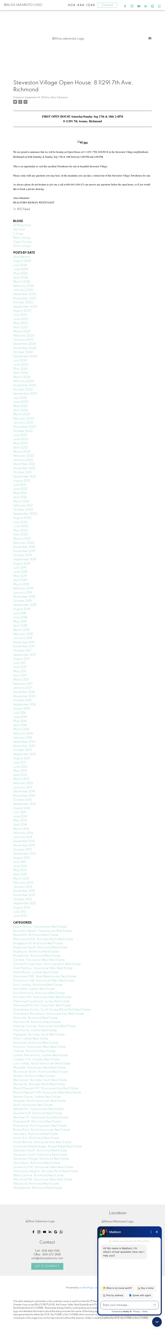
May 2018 (19, 621)
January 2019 (22, 592)
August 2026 (22, 261)
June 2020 (21, 526)
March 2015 (21, 779)
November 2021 (24, 468)
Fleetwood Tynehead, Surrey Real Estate (41, 1001)
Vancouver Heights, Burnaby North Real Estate (45, 1171)
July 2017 (19, 663)
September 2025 (25, 306)
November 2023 (24, 385)
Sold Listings (22, 246)
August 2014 (21, 808)
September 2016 (24, 704)
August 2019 (21, 563)
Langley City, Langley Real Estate (36, 1059)
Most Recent (21, 257)
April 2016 (20, 725)
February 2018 (23, 634)
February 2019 (23, 588)
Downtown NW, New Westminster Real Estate (44, 976)
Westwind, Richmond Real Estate (36, 1183)
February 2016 (23, 733)
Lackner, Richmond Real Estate (34, 1051)
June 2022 (20, 439)
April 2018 (20, 625)
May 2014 (20, 820)
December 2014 (24, 791)
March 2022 (21, 451)
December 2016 (24, 692)
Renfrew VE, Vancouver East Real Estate (40, 1117)
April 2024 (20, 372)
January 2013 (22, 886)
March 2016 (21, 729)
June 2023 (20, 401)
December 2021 (24, 464)
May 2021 (20, 493)
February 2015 (23, 783)
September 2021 (24, 476)
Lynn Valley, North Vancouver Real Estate (41, 1063)
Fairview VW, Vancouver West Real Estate (42, 997)
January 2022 (23, 460)
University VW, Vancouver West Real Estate (43, 1167)
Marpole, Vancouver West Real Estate (39, 1067)
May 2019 (20, 576)
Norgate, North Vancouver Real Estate (39, 1100)
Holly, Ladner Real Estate (30, 1038)
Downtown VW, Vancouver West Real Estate (44, 980)
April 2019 (20, 580)
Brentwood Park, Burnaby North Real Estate (43, 939)
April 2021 (20, 497)
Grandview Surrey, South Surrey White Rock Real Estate (51, 1009)
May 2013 (20, 870)
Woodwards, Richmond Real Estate (37, 1188)
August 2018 (21, 609)
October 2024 (23, 352)
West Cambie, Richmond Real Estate (38, 1175)
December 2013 (24, 841)
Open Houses (22, 241)
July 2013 (19, 862)
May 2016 (20, 721)
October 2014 (22, 799)
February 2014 (23, 833)
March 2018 (21, 629)
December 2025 (24, 294)
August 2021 (21, 480)
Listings (18, 233)
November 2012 (24, 895)
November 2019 (24, 551)
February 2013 (23, 882)
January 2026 (23, 290)
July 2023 (20, 397)
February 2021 (23, 505)
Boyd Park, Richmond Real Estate (35, 935)
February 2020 (23, 543)
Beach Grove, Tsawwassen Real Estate (40, 926)
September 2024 (25, 356)
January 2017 (22, 687)
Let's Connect (47, 1266)
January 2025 (23, 339)
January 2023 (23, 422)
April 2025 (20, 327)
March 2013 (21, 878)
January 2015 (22, 787)
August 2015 (21, 758)
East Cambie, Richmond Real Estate (37, 984)
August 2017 (21, 658)
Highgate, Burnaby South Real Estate (39, 1034)
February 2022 (23, 455)
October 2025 (23, 302)
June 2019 (20, 572)
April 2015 (20, 775)
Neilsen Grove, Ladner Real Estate (37, 1096)
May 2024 (20, 368)
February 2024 (23, 381)
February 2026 (23, 286)
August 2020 (22, 518)
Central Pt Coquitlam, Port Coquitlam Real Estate (47, 964)
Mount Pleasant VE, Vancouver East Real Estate (45, 1088)
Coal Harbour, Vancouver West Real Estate (43, 968)
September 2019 (24, 559)
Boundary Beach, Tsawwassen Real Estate (42, 931)
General (19, 229)
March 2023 (21, 414)
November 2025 (24, 298)
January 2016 (22, 737)
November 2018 (24, 596)
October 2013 (22, 849)
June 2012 (20, 915)
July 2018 (19, 613)
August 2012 (21, 907)
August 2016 (21, 708)
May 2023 (20, 406)
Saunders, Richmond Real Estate (35, 1134)
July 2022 (20, 435)
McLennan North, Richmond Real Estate (40, 1071)
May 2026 (20, 273)
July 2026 (20, 265)
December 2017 (24, 642)
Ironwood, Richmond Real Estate (35, 1042)
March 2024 (21, 377)
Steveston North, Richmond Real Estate (40, 1150)
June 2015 (20, 766)
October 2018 (22, 600)
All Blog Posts (22, 225)
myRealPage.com (89, 1288)
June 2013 (20, 866)
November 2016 (24, 696)
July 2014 (19, 812)
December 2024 (24, 343)
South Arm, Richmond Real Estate (36, 1138)
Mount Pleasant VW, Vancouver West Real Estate (47, 1092)
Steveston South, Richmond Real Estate (40, 1154)
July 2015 (19, 762)
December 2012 (24, 891)
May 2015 (20, 770)
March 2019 (21, 584)
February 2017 (23, 683)
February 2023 (23, 418)
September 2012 (24, 903)
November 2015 (24, 746)
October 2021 (22, 472)
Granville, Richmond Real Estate (35, 1017)
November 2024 (24, 348)
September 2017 (24, 654)
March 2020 (22, 538)
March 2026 (21, 281)
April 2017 (20, 675)
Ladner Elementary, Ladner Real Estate (40, 1055)
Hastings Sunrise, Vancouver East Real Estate (44, 1026)
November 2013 (24, 845)
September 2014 (24, 804)
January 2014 (22, 837)
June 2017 (20, 667)
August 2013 (21, 857)
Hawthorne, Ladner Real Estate (35, 1030)
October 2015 (22, 750)
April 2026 (20, 277)
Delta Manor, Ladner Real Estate (35, 972)
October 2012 (22, 899)
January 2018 (22, 638)
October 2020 (23, 509)
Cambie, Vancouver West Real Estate (39, 960)
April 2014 (20, 824)
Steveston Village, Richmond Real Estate (41, 1158)
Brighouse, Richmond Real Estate (36, 951)
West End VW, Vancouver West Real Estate (42, 1179)
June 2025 (20, 319)
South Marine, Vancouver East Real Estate (42, 1142)
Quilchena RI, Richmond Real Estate (37, 1113)
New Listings (22, 237)
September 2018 (24, 605)
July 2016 (19, 712)
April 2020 (20, 534)
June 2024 (20, 364)
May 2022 (20, 443)
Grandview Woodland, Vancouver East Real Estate (48, 1013)
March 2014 (21, 829)
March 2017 (21, 679)
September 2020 (25, 513)
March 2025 (21, 331)
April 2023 (20, 410)
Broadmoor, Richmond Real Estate (36, 955)
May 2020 (20, 530)
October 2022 (23, 431)
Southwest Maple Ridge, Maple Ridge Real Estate (47, 1146)
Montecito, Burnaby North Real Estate (39, 1084)
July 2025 (20, 315)
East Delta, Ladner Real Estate (34, 989)
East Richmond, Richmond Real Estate (39, 993)
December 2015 (24, 741)
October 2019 (22, 555)
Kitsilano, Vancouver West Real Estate (39, 1046)
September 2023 (25, 393)
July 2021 (19, 484)
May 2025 (20, 323)
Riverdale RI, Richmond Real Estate (37, 1121)
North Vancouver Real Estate (33, 1105)
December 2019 (24, 547)
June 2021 (20, 489)
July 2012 (19, 911)
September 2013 (24, 853)
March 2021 (21, 501)
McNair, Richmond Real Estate (34, 1076)
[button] (125, 6)
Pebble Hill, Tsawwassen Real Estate (38, 1109)
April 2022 (20, 447)
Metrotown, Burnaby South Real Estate (40, 1080)
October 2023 (23, 389)
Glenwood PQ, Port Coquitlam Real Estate (42, 1005)
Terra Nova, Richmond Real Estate (36, 1163)
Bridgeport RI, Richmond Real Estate (38, 943)
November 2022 (24, 426)
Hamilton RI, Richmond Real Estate (37, 1022)
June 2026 (20, 269)
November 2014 (24, 795)
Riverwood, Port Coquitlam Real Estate (40, 1125)
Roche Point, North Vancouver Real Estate (41, 1129)
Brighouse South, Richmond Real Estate (40, 947)
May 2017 (19, 671)
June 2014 (20, 816)
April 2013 (20, 874)
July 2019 (19, 567)
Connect (107, 5)
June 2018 (20, 617)
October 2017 (22, 650)
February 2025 (23, 335)
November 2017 (24, 646)
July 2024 (20, 360)
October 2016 (22, 700)
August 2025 (22, 310)
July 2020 (20, 522)
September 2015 (24, 754)
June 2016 (20, 717)
